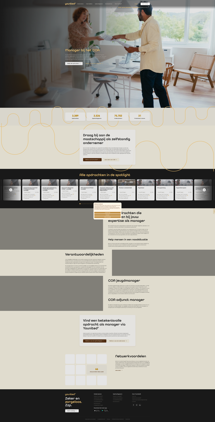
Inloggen (136, 3)
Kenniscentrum (108, 3)
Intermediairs (89, 3)
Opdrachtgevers (99, 3)
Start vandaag (145, 3)
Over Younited (118, 3)
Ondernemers (80, 3)
